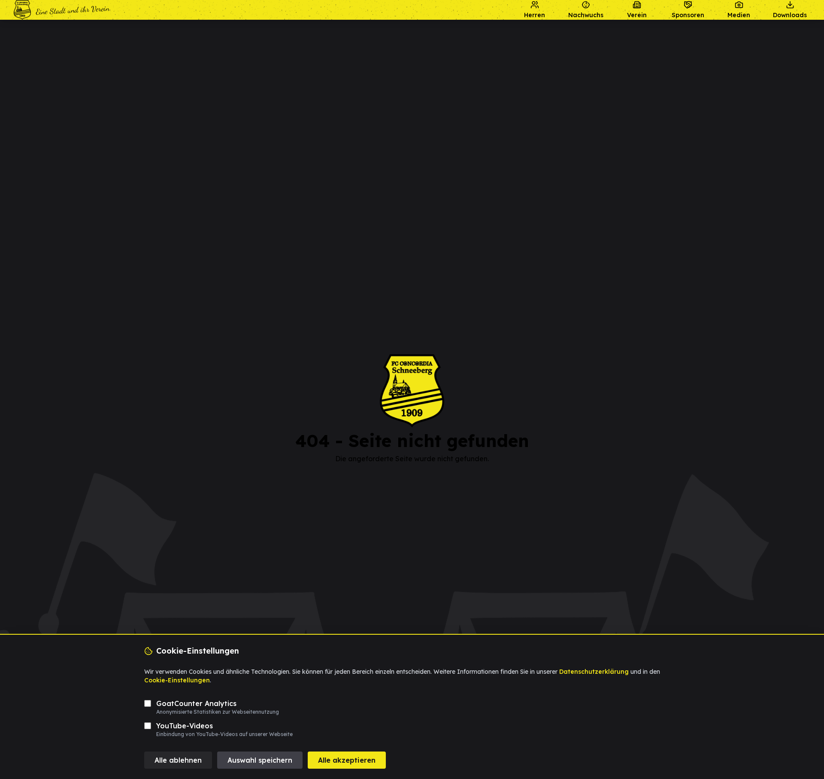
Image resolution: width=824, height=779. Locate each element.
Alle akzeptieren (347, 760)
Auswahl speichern (259, 760)
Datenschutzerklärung (594, 672)
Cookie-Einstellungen (177, 680)
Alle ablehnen (178, 760)
